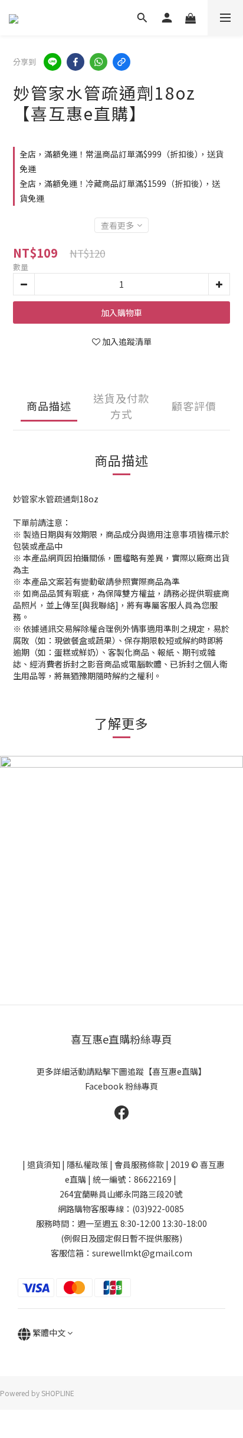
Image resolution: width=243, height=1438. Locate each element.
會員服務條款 (139, 1164)
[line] (52, 62)
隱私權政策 (87, 1164)
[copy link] (121, 62)
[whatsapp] (98, 62)
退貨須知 (43, 1164)
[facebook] (75, 62)
